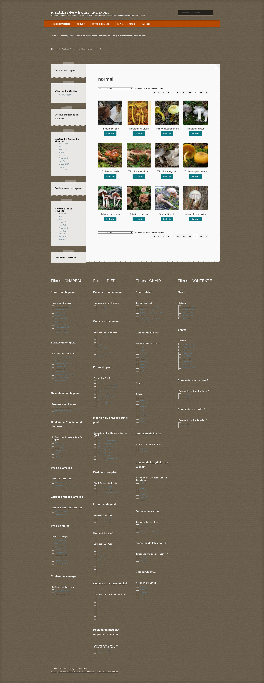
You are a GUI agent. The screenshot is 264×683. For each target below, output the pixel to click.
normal (90, 49)
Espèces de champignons (60, 23)
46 (201, 92)
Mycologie (146, 23)
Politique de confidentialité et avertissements (73, 671)
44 (190, 92)
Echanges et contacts (126, 23)
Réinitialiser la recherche (65, 257)
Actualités (81, 23)
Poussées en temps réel (101, 23)
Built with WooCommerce (107, 671)
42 (178, 92)
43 (184, 92)
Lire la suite (110, 133)
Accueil (57, 49)
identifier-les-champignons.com (80, 12)
